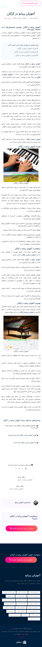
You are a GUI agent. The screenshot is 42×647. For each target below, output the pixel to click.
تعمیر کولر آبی (34, 619)
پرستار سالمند (9, 607)
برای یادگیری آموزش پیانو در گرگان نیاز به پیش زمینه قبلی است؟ (21, 427)
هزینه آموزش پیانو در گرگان (26, 48)
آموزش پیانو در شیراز (25, 480)
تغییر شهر (7, 18)
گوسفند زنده (21, 604)
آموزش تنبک (20, 607)
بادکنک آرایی (21, 600)
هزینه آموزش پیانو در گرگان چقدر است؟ (25, 443)
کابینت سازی (22, 592)
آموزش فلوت (21, 596)
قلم (12, 629)
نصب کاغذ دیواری (9, 592)
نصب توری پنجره (33, 611)
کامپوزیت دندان (33, 596)
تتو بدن (10, 611)
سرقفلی (24, 634)
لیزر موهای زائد (34, 600)
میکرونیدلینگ (34, 592)
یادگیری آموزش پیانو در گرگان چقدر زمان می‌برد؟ (23, 435)
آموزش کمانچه (34, 604)
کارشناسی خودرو (8, 600)
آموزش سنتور (10, 604)
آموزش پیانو (34, 18)
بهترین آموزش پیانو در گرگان (25, 55)
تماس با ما (21, 637)
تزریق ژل (10, 596)
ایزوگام (25, 615)
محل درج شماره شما (31, 3)
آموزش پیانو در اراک (16, 489)
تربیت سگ (35, 615)
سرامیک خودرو (15, 615)
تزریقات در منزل (33, 607)
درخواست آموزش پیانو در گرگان (25, 52)
